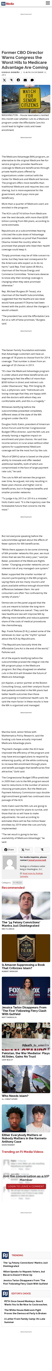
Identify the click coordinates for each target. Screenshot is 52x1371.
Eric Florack (8, 929)
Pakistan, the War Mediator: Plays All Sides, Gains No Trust (26, 1054)
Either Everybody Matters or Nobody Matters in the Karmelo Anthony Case (24, 1138)
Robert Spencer (10, 971)
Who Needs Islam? (15, 1096)
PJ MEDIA (17, 883)
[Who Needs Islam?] (26, 1079)
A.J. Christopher (9, 1099)
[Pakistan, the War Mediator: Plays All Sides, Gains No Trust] (26, 1036)
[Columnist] (11, 862)
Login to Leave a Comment (26, 1186)
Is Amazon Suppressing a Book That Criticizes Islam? (23, 966)
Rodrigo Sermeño (11, 72)
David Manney (8, 1145)
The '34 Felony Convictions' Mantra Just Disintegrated (21, 924)
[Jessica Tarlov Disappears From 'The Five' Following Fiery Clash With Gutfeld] (26, 990)
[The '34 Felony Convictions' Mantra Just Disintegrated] (26, 905)
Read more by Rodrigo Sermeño (31, 875)
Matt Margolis (9, 1017)
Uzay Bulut (7, 1060)
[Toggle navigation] (48, 3)
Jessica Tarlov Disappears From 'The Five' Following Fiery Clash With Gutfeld (24, 1011)
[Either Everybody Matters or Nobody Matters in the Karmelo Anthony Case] (26, 1118)
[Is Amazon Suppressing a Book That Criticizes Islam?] (26, 948)
